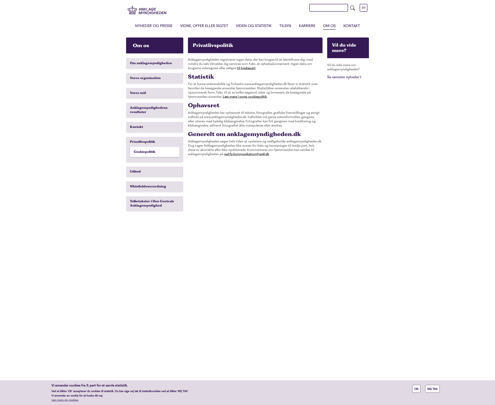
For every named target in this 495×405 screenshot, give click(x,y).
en (363, 7)
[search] (352, 8)
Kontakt (351, 26)
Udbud (135, 171)
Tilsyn (285, 26)
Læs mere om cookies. (65, 399)
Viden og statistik (254, 26)
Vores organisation (145, 78)
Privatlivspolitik (142, 142)
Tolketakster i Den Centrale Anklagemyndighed (152, 203)
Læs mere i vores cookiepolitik (245, 97)
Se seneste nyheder (343, 77)
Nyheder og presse (153, 26)
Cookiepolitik (144, 152)
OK (416, 389)
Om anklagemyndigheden (151, 63)
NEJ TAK (432, 389)
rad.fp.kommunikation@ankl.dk (246, 154)
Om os (329, 26)
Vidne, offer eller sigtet (204, 26)
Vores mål (138, 93)
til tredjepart (246, 68)
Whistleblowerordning (148, 186)
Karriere (307, 26)
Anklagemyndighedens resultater (149, 110)
